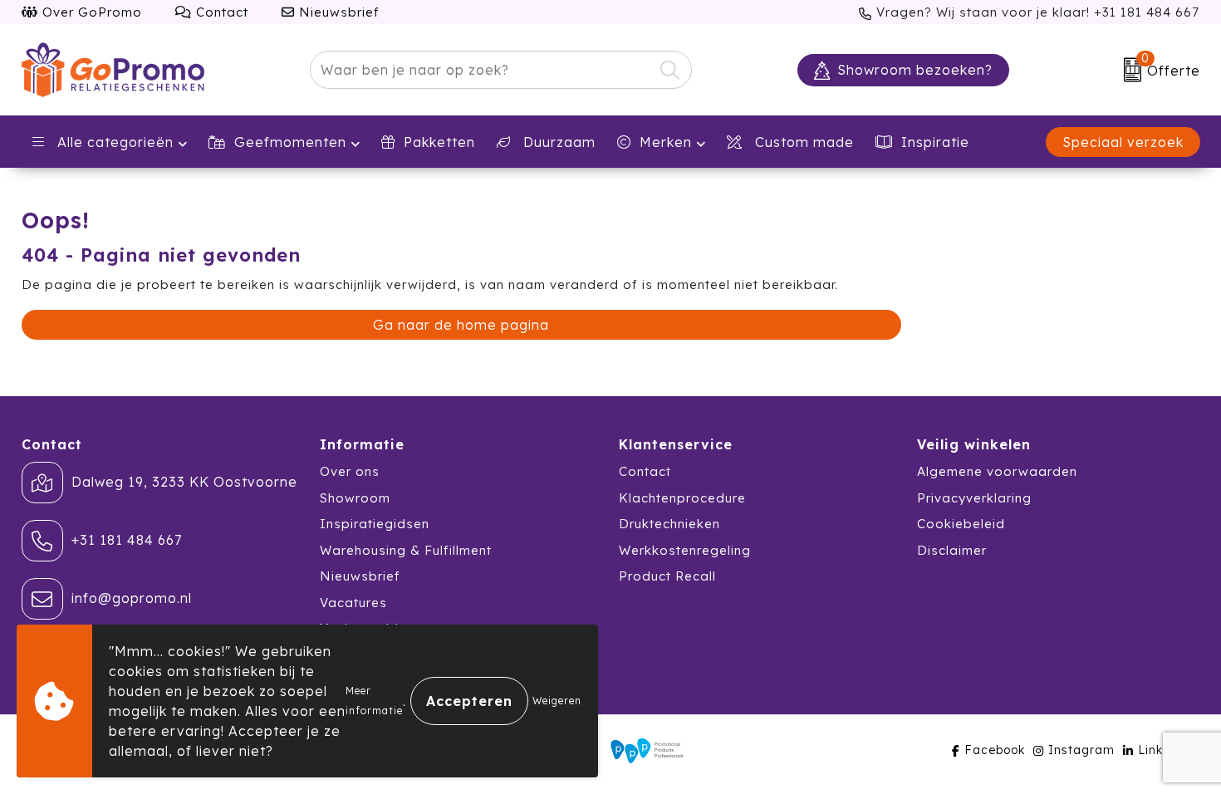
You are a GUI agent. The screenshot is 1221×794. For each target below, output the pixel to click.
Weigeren (556, 700)
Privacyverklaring (974, 498)
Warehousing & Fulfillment (406, 550)
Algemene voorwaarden (997, 471)
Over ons (350, 471)
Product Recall (667, 576)
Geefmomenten (290, 142)
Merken (666, 142)
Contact (220, 12)
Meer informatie (374, 700)
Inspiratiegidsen (374, 524)
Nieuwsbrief (337, 12)
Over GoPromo (90, 12)
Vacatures (353, 602)
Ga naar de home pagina (461, 324)
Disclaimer (952, 550)
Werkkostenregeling (685, 550)
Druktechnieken (669, 524)
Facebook (994, 750)
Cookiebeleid (961, 524)
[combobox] (481, 70)
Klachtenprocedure (682, 498)
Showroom (355, 498)
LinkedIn (1165, 750)
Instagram (1081, 750)
